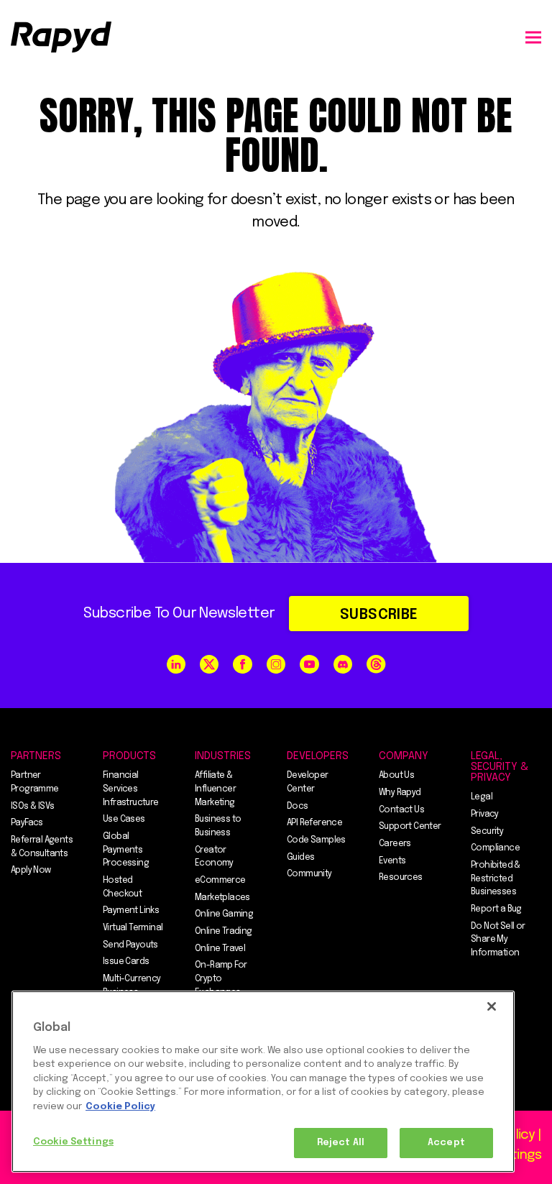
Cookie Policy (120, 1106)
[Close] (491, 1006)
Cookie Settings (73, 1142)
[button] (533, 37)
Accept (446, 1142)
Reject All (340, 1142)
